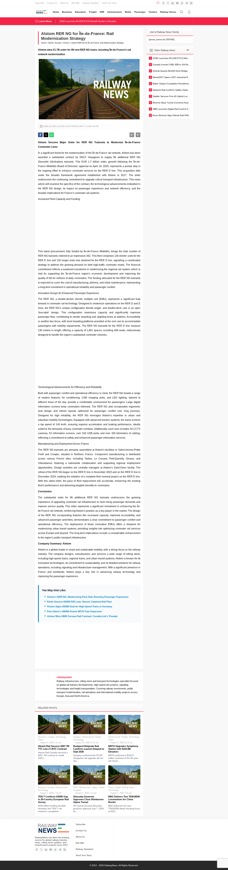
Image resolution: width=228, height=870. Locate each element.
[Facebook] (163, 3)
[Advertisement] (89, 224)
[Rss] (191, 3)
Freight (118, 787)
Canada (51, 737)
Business (42, 737)
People (124, 737)
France (66, 43)
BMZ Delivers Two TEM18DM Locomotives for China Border (124, 799)
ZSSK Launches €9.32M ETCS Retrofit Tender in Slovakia (87, 21)
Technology (61, 737)
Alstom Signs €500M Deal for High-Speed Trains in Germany (79, 606)
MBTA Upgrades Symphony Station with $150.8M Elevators (123, 749)
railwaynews (64, 677)
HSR (75, 787)
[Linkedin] (172, 3)
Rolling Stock (128, 787)
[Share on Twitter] (46, 135)
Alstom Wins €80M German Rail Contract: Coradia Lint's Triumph (82, 616)
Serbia (98, 737)
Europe (58, 43)
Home (43, 43)
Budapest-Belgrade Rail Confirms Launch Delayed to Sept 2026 (88, 749)
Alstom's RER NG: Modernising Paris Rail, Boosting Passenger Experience (87, 597)
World (50, 43)
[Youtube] (177, 3)
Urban (40, 740)
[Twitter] (168, 3)
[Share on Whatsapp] (51, 135)
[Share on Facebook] (40, 135)
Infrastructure (88, 737)
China (110, 787)
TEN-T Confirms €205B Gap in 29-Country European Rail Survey (53, 799)
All (187, 50)
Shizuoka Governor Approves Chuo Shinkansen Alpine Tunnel (88, 799)
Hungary (77, 737)
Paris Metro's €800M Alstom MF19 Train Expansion (74, 611)
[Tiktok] (182, 3)
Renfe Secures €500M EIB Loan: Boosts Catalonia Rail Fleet (79, 601)
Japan (94, 787)
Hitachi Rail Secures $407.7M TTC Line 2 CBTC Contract (53, 747)
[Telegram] (186, 3)
